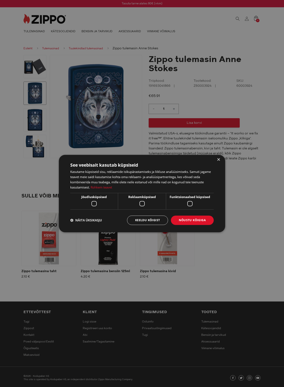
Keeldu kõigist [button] (147, 220)
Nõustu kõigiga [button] (192, 220)
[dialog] (142, 193)
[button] (86, 220)
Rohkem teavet (101, 187)
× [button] (218, 159)
